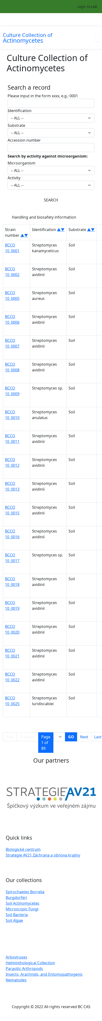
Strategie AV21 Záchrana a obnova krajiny (43, 855)
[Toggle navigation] (96, 20)
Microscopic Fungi (22, 909)
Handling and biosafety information (44, 217)
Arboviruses (16, 957)
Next (84, 736)
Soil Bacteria (17, 914)
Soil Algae (14, 920)
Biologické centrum (23, 849)
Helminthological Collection (30, 962)
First (10, 736)
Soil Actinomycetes (22, 903)
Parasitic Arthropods (24, 968)
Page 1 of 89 (45, 742)
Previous (27, 736)
